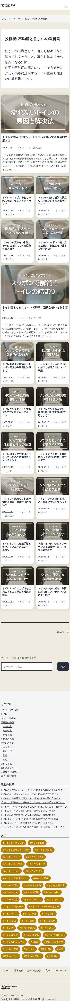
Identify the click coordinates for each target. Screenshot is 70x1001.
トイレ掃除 (28, 920)
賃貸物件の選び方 (9, 771)
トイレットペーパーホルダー (44, 906)
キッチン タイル (35, 857)
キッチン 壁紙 (42, 878)
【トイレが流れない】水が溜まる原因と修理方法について (16, 502)
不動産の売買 (7, 722)
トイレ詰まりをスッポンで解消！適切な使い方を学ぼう (35, 309)
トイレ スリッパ (32, 899)
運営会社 (18, 970)
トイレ (20, 147)
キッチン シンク (12, 857)
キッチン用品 (10, 899)
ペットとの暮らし (9, 718)
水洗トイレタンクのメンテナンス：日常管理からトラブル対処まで (52, 546)
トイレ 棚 (9, 927)
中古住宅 (7, 726)
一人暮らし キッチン (14, 942)
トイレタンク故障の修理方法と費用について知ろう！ (52, 500)
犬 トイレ (30, 949)
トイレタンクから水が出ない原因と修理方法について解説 (52, 367)
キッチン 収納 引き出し (16, 878)
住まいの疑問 (7, 742)
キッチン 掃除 (11, 885)
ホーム (7, 970)
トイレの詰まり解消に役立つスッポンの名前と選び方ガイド (52, 200)
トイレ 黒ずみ (32, 934)
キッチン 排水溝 (33, 885)
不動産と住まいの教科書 (25, 999)
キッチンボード (37, 863)
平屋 (5, 759)
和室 (5, 755)
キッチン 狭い (52, 892)
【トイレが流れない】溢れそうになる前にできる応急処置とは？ (16, 245)
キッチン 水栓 (11, 892)
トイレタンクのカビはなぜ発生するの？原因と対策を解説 (16, 591)
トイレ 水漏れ (28, 927)
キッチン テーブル (13, 863)
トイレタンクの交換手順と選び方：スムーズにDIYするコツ (16, 546)
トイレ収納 (48, 913)
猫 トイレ (46, 949)
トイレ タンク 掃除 (13, 906)
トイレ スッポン (34, 317)
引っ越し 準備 (11, 949)
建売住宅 (7, 730)
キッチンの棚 (37, 842)
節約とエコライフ (9, 767)
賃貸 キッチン (11, 956)
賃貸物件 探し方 (33, 956)
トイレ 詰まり (11, 934)
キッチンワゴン (34, 871)
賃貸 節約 (53, 956)
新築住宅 (7, 734)
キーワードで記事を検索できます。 (20, 658)
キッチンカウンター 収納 (16, 849)
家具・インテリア (54, 942)
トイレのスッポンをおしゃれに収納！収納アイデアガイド (16, 200)
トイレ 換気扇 (48, 920)
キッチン (7, 747)
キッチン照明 (31, 892)
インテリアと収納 (9, 709)
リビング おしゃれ (55, 934)
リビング (7, 751)
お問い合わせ (33, 970)
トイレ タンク (55, 899)
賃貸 (60, 949)
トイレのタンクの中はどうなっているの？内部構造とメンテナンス (16, 457)
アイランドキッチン (14, 842)
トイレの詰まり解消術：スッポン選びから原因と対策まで (16, 367)
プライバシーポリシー (56, 970)
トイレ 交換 (30, 913)
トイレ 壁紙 (10, 920)
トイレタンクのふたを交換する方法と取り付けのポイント (16, 412)
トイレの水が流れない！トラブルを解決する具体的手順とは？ (35, 138)
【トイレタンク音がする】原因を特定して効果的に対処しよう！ (52, 412)
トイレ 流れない (34, 147)
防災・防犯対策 (8, 776)
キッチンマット (12, 871)
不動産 (35, 942)
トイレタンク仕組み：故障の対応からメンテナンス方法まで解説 (52, 591)
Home (3, 18)
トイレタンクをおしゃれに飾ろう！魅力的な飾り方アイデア (52, 457)
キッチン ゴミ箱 (44, 849)
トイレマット (10, 913)
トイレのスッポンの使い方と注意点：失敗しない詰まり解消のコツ (52, 245)
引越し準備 (6, 763)
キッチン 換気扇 (56, 885)
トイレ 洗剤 (48, 927)
